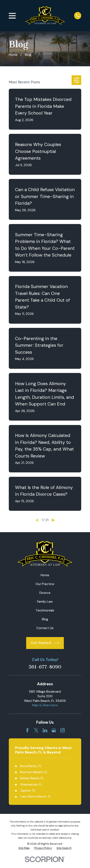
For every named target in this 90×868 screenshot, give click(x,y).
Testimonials (45, 610)
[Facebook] (27, 730)
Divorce (44, 593)
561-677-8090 (44, 667)
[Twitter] (36, 730)
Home (45, 575)
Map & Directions (45, 705)
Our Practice (45, 584)
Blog (45, 619)
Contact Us (45, 628)
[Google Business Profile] (53, 730)
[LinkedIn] (45, 730)
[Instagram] (62, 730)
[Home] (45, 15)
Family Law (45, 602)
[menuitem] (24, 848)
